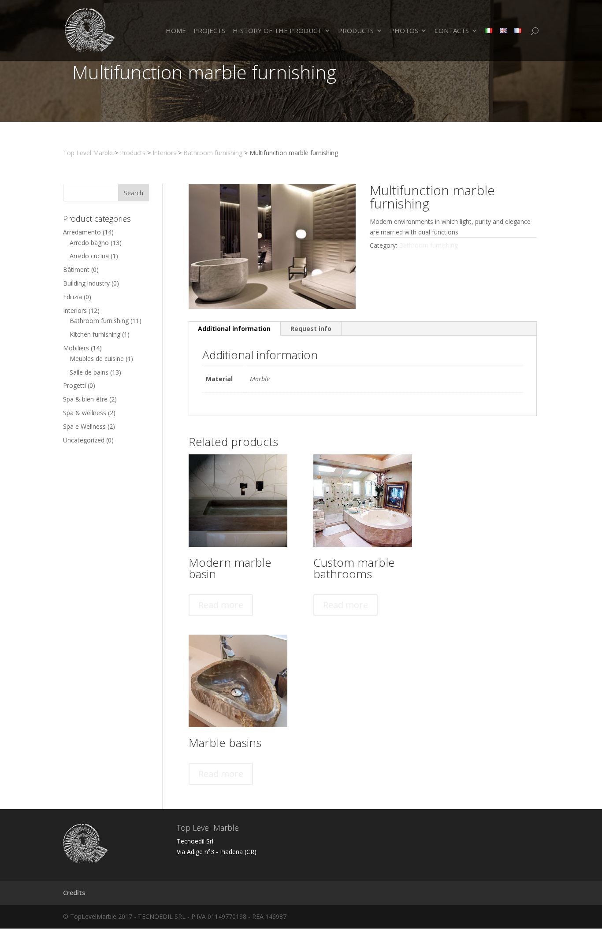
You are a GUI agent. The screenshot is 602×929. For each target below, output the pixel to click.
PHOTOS (404, 31)
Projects (209, 31)
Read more (220, 605)
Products (356, 31)
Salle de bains (89, 372)
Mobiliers (76, 348)
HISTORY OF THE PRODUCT (277, 31)
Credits (74, 892)
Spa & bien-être (85, 399)
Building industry (86, 283)
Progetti (74, 385)
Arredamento (82, 232)
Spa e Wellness (84, 426)
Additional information (234, 328)
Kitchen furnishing (95, 334)
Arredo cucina (89, 256)
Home (176, 31)
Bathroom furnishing (99, 320)
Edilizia (72, 297)
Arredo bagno (89, 242)
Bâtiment (76, 269)
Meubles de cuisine (97, 358)
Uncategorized (83, 440)
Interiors (75, 310)
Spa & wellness (84, 413)
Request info (310, 328)
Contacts (452, 31)
